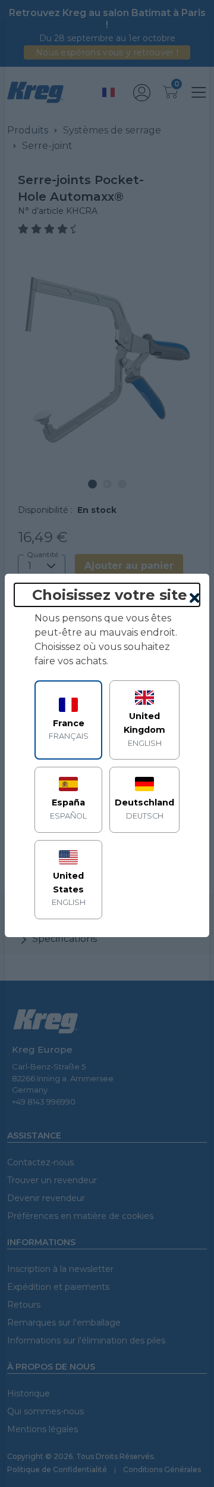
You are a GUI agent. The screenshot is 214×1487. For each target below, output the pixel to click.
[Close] (194, 599)
